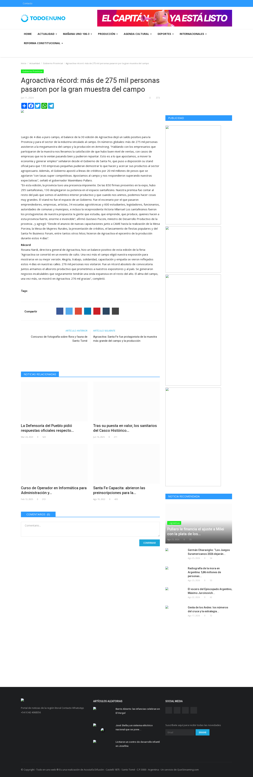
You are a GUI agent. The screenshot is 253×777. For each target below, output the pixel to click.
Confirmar (149, 542)
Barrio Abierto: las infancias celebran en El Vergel (138, 711)
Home (28, 34)
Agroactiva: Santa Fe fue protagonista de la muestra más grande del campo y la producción (125, 338)
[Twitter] (69, 311)
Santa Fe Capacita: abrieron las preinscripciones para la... (119, 490)
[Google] (78, 311)
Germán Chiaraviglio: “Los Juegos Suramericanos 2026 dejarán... (209, 552)
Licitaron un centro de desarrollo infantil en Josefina (138, 743)
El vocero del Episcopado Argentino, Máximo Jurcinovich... (210, 591)
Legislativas (174, 522)
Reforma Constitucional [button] (42, 43)
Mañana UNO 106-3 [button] (76, 34)
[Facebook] (59, 311)
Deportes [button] (165, 34)
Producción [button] (107, 34)
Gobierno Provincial (53, 63)
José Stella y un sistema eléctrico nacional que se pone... (134, 727)
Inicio (23, 63)
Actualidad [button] (46, 34)
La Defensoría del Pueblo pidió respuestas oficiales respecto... (47, 428)
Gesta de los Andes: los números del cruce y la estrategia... (208, 609)
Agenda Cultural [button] (137, 34)
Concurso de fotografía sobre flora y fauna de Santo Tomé (59, 338)
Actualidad (34, 63)
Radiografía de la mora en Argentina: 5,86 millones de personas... (204, 572)
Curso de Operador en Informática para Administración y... (54, 490)
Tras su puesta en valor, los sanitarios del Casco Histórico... (125, 428)
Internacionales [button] (192, 34)
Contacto (27, 3)
